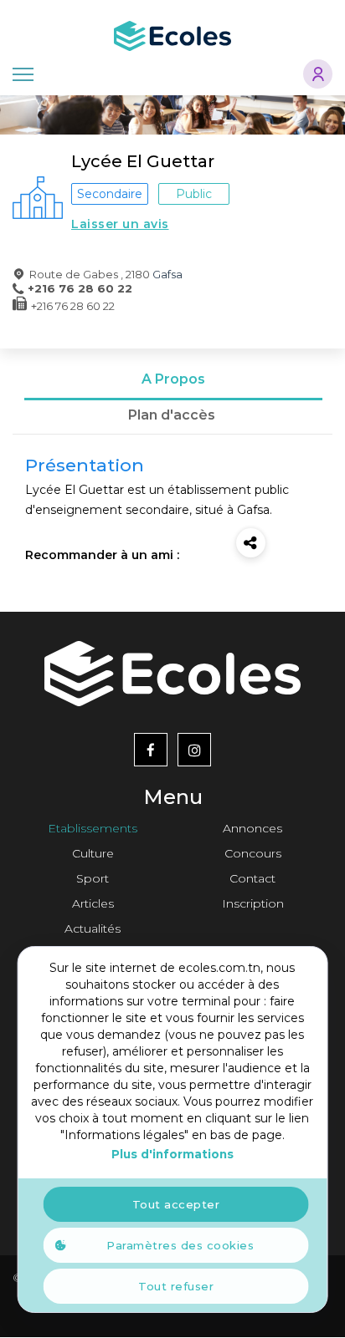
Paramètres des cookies (180, 1245)
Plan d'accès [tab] (171, 415)
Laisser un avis (120, 223)
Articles (93, 903)
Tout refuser (176, 1286)
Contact (252, 878)
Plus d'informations (172, 1154)
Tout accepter (176, 1204)
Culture (93, 853)
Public (194, 193)
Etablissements (92, 828)
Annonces (252, 828)
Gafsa (167, 274)
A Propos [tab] (173, 379)
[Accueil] (173, 35)
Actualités (92, 928)
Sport (92, 878)
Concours (252, 853)
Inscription (253, 903)
